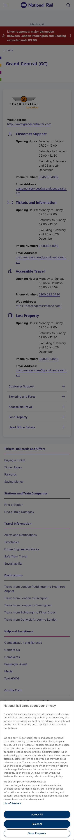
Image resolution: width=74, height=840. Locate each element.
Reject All (37, 823)
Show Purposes (37, 833)
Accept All (37, 814)
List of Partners (12, 803)
